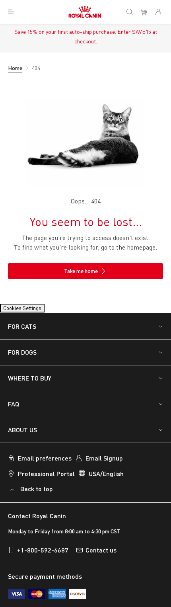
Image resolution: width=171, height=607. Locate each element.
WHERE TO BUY (29, 382)
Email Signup (104, 462)
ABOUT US (22, 434)
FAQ (13, 408)
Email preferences (45, 462)
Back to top (36, 493)
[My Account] (161, 12)
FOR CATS (22, 331)
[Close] (158, 554)
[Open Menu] (11, 12)
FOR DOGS (22, 357)
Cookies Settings (30, 310)
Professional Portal (46, 478)
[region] (85, 574)
